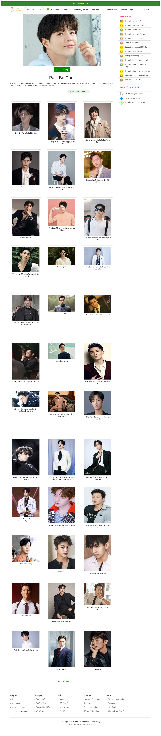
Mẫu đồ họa (40, 711)
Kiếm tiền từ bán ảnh (92, 699)
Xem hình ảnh (65, 707)
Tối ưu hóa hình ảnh (91, 711)
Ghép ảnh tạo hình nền (116, 711)
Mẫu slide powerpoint (116, 699)
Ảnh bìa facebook (18, 707)
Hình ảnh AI (112, 707)
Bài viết (146, 9)
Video (139, 9)
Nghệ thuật (16, 699)
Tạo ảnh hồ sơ (41, 703)
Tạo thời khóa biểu (43, 707)
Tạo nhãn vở (40, 699)
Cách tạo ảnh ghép (91, 707)
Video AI (63, 699)
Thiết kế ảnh (88, 703)
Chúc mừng (16, 703)
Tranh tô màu (113, 703)
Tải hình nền (64, 703)
